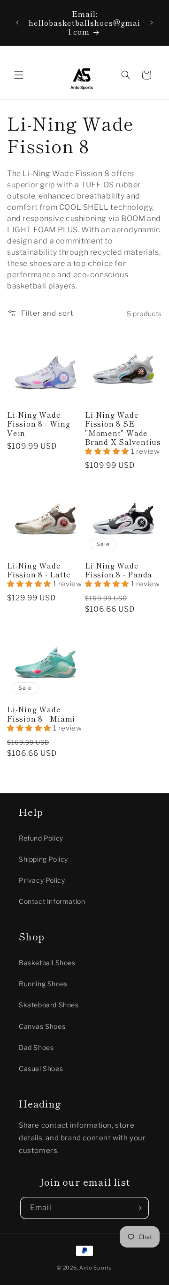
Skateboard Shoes (49, 1005)
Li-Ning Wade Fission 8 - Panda (118, 570)
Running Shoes (43, 984)
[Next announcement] (151, 22)
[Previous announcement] (17, 22)
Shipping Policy (43, 859)
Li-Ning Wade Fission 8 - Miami (41, 714)
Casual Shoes (41, 1068)
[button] (18, 75)
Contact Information (52, 901)
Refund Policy (41, 838)
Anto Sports (95, 1267)
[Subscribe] (138, 1208)
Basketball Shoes (47, 963)
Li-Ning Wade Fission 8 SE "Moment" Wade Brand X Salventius (123, 428)
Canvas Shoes (42, 1026)
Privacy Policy (42, 880)
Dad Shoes (36, 1047)
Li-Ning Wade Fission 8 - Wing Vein (38, 423)
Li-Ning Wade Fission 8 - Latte (39, 570)
